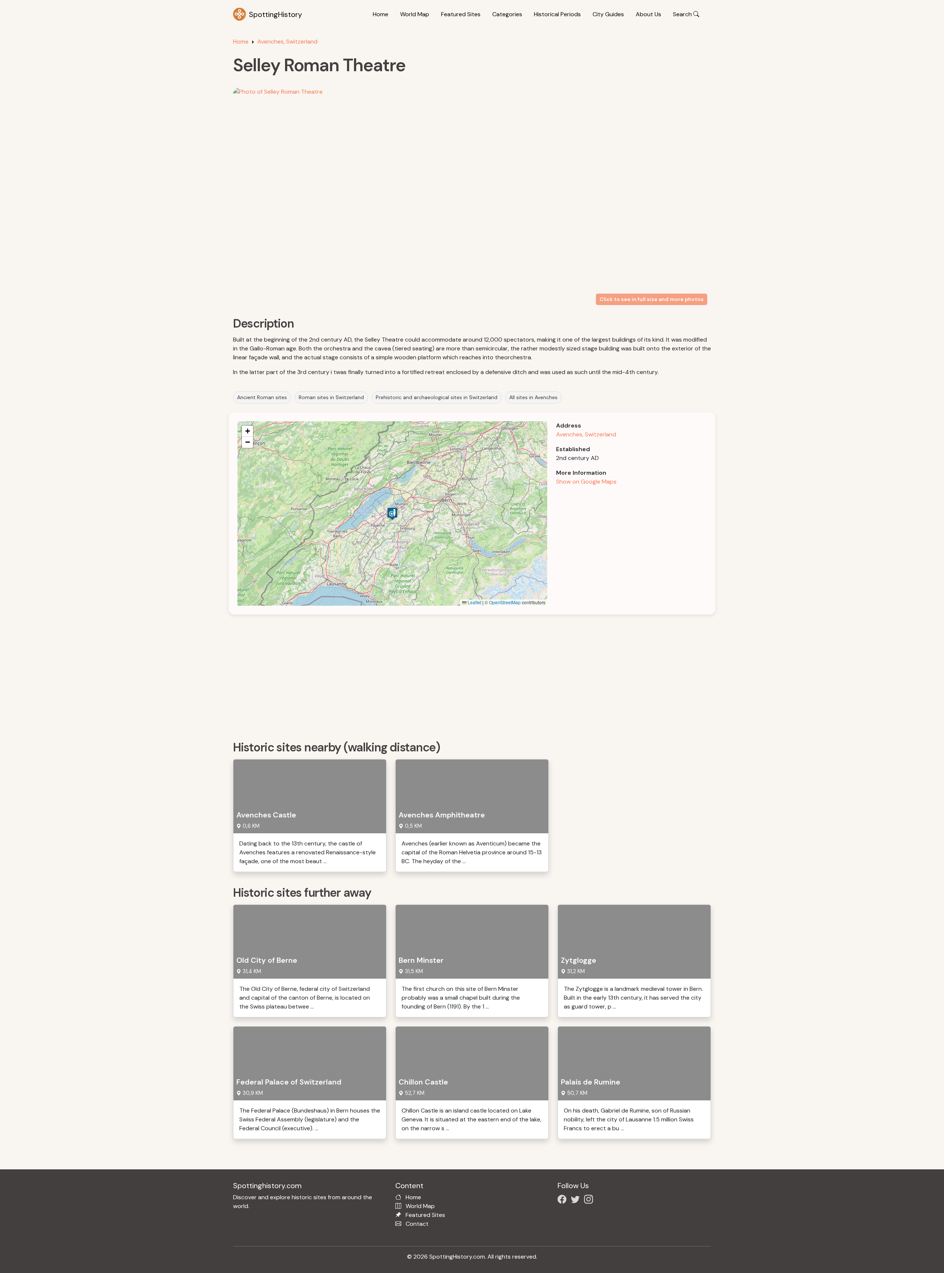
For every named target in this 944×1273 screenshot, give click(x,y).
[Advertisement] (454, 675)
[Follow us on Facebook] (563, 1200)
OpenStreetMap (505, 602)
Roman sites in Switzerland (331, 397)
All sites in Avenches (533, 397)
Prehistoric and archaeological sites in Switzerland (436, 397)
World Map (414, 14)
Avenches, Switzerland (287, 41)
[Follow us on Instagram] (590, 1200)
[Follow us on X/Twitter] (577, 1200)
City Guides (608, 14)
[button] (392, 513)
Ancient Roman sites (262, 397)
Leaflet (473, 602)
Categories (507, 14)
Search (683, 14)
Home (380, 14)
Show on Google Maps (586, 481)
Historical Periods (557, 14)
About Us (648, 14)
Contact (417, 1224)
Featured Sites (460, 14)
